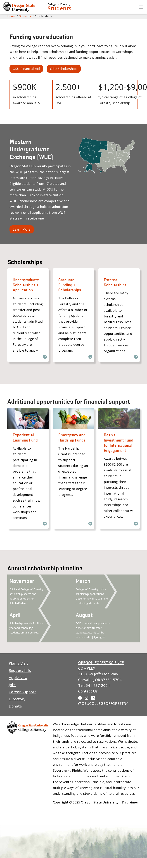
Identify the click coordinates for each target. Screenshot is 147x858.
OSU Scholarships (63, 68)
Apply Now (18, 677)
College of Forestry (59, 4)
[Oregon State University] (20, 6)
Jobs (12, 684)
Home (11, 16)
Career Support (22, 691)
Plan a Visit (18, 663)
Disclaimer (130, 802)
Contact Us (88, 691)
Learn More (21, 229)
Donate (15, 706)
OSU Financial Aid (26, 68)
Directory (17, 698)
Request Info (20, 670)
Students (59, 8)
